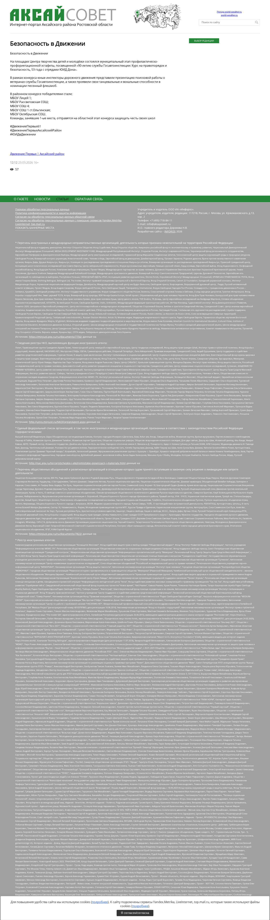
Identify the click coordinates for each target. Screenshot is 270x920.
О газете (21, 199)
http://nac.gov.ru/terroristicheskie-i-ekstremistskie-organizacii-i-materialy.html (77, 463)
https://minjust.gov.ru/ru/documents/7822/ (55, 534)
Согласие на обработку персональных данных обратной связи (55, 216)
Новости (42, 199)
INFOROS (170, 231)
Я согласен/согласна (135, 912)
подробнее (100, 902)
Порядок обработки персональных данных (42, 209)
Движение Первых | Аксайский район (37, 154)
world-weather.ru (229, 15)
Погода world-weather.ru (229, 12)
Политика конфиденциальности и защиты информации (50, 213)
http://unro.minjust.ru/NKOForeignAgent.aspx (57, 422)
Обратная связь (89, 199)
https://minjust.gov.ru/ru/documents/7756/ (55, 336)
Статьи (62, 199)
